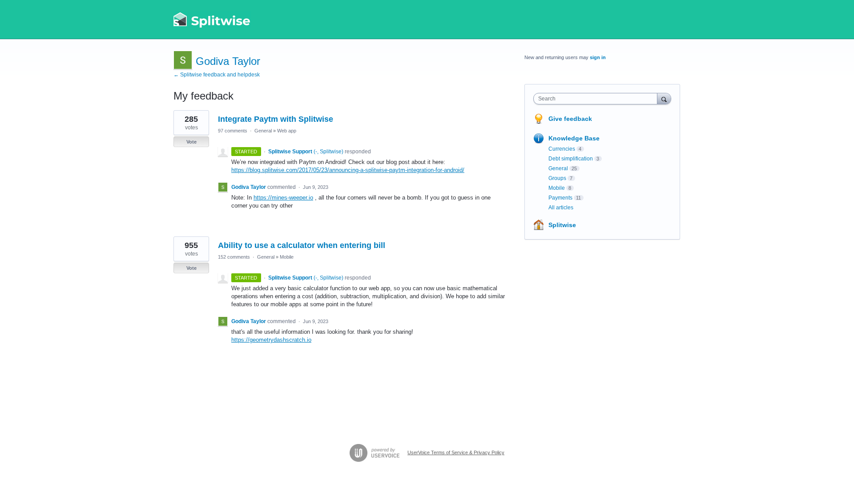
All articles (560, 207)
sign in (598, 57)
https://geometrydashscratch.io (271, 339)
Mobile (287, 257)
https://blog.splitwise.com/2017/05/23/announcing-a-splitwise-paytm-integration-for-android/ (347, 170)
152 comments (234, 257)
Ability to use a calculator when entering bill (301, 245)
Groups (557, 178)
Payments (560, 198)
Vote (191, 141)
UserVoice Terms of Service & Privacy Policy (455, 452)
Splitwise (562, 224)
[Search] (664, 98)
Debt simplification (570, 159)
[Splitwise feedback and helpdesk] (212, 19)
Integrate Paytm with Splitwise (275, 119)
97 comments (232, 130)
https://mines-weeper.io (283, 197)
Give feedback (570, 118)
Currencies (561, 149)
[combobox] (597, 99)
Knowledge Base (574, 138)
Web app (286, 130)
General (263, 130)
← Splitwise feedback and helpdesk (216, 75)
